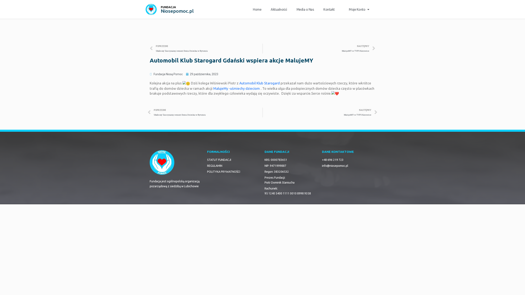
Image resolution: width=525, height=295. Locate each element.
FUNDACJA (168, 7)
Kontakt (329, 9)
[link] (259, 83)
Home (257, 9)
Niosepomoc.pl (177, 11)
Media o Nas (305, 9)
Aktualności (279, 9)
